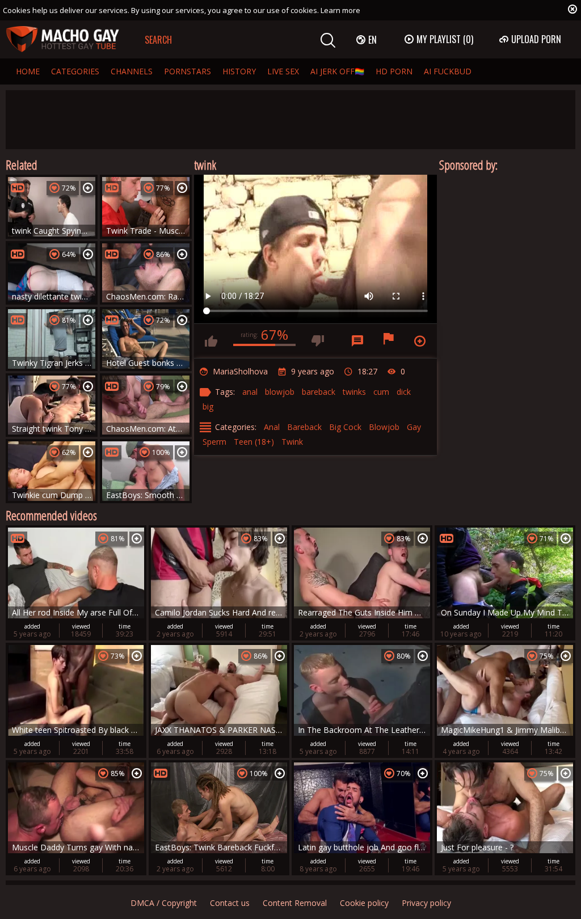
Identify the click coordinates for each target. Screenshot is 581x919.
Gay (414, 426)
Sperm (214, 441)
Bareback (304, 426)
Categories (75, 71)
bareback (318, 391)
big (208, 406)
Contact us (230, 902)
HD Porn (394, 71)
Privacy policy (426, 902)
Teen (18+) (254, 441)
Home (28, 71)
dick (404, 391)
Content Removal (295, 902)
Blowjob (384, 426)
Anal (272, 426)
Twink (292, 441)
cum (381, 391)
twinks (354, 391)
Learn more (340, 10)
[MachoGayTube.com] (62, 39)
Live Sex (283, 71)
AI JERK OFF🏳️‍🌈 (337, 71)
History (239, 71)
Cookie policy (364, 902)
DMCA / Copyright (163, 902)
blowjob (279, 391)
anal (250, 391)
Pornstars (187, 71)
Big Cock (345, 426)
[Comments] (357, 341)
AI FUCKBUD (447, 71)
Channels (132, 71)
